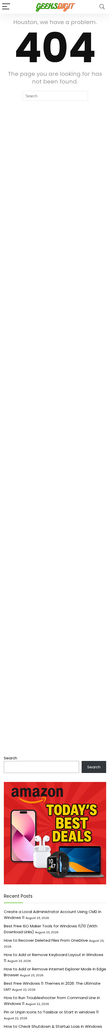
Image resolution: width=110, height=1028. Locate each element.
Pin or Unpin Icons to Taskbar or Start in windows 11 (51, 1012)
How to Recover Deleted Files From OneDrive (46, 940)
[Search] (102, 7)
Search (10, 758)
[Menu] (6, 7)
